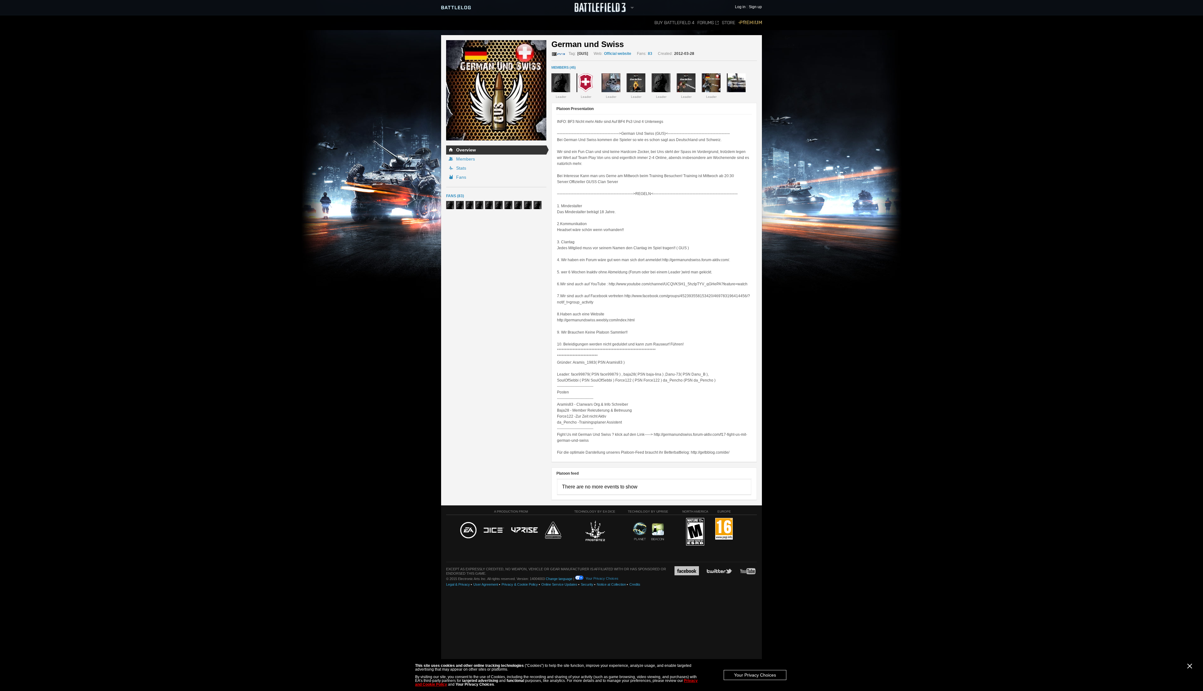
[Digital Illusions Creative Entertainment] (494, 530)
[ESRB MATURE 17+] (695, 532)
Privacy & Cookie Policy (520, 584)
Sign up (755, 7)
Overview (466, 149)
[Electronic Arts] (468, 530)
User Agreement (485, 584)
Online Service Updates (559, 584)
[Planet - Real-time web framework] (640, 531)
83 (650, 53)
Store (728, 22)
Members (465, 158)
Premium (750, 22)
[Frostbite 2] (594, 532)
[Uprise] (524, 530)
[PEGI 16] (724, 529)
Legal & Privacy (458, 584)
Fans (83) (455, 196)
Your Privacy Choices (755, 675)
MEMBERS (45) (563, 67)
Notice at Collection (611, 584)
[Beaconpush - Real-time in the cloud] (657, 532)
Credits (634, 584)
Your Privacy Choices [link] (602, 578)
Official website (617, 53)
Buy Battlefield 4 (674, 22)
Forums (705, 22)
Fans (461, 177)
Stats (461, 168)
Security (587, 584)
